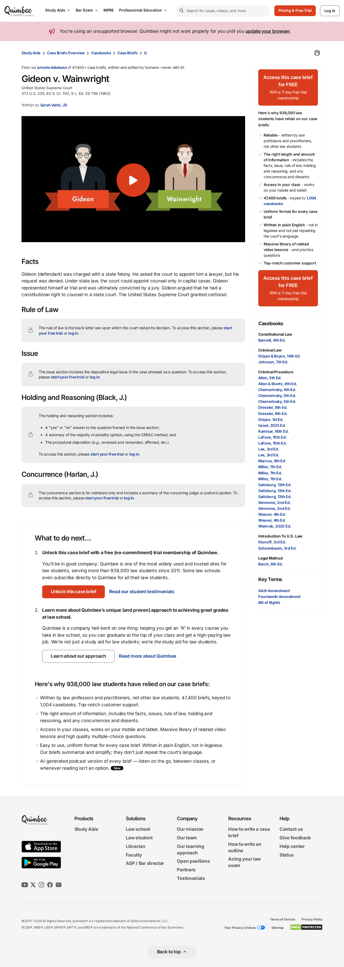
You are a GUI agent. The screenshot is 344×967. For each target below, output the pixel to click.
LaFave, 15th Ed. (272, 437)
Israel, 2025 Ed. (272, 425)
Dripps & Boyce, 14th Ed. (279, 356)
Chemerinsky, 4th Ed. (277, 389)
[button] (73, 591)
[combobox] (223, 11)
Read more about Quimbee (147, 656)
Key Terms (270, 579)
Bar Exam (84, 10)
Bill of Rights (269, 602)
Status (286, 855)
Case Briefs (127, 53)
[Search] (181, 11)
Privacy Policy (312, 919)
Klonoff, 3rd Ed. (272, 542)
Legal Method (270, 558)
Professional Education (140, 10)
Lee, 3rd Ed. (268, 449)
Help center (292, 846)
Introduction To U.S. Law (280, 536)
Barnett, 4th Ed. (272, 340)
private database (52, 67)
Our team (187, 837)
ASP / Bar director (145, 863)
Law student (139, 837)
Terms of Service (282, 919)
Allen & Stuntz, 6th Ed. (277, 383)
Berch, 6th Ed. (270, 564)
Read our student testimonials (141, 591)
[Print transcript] (317, 53)
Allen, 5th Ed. (270, 377)
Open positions (193, 861)
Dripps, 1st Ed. (271, 419)
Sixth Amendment (274, 590)
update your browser (267, 31)
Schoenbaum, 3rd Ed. (277, 548)
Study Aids (55, 10)
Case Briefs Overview (66, 53)
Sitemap (277, 928)
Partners (186, 869)
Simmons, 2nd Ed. (274, 502)
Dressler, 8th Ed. (273, 407)
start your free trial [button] (67, 377)
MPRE (108, 10)
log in (73, 333)
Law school (138, 829)
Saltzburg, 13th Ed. (275, 484)
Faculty (134, 855)
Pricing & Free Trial (295, 10)
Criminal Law (270, 350)
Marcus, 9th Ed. (272, 461)
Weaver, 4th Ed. (272, 514)
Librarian (135, 846)
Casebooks (101, 53)
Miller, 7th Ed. (270, 466)
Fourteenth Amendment (279, 596)
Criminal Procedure (275, 372)
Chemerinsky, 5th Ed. (277, 395)
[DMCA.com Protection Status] (306, 927)
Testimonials (191, 878)
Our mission (190, 829)
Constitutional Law (275, 334)
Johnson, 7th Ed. (273, 362)
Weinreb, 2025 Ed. (274, 526)
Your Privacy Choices (240, 928)
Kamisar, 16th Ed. (273, 431)
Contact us (291, 829)
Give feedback (295, 837)
